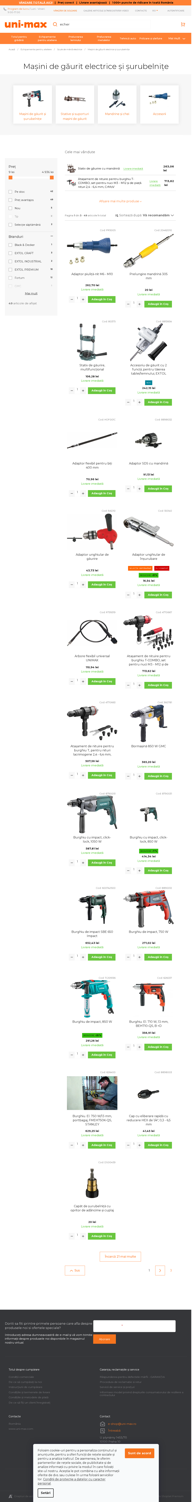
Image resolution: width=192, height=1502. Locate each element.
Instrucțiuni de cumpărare (24, 1387)
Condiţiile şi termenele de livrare (28, 1392)
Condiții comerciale (20, 1377)
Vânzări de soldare (64, 10)
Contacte (140, 10)
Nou (32, 208)
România (13, 1423)
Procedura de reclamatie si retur (119, 1382)
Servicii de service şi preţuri (115, 1387)
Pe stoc (32, 191)
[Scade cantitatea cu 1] (70, 299)
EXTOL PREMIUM (32, 269)
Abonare (103, 1339)
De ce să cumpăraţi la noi (23, 1382)
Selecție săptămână (32, 224)
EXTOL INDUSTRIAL (32, 261)
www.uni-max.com (19, 1428)
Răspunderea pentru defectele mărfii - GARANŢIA (131, 1377)
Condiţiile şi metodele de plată (27, 1397)
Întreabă (113, 1430)
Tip (32, 216)
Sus (76, 1270)
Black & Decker (32, 245)
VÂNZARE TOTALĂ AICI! (34, 2)
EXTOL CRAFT (32, 253)
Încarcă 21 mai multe (119, 1256)
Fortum (32, 278)
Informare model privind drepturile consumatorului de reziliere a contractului (140, 1394)
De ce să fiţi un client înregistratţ (28, 1402)
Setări (44, 1493)
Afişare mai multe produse (118, 201)
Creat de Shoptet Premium (165, 1496)
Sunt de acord (138, 1453)
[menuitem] (18, 38)
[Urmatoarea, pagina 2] (159, 1270)
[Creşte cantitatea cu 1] (82, 299)
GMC (32, 286)
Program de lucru (17, 8)
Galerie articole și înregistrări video (104, 10)
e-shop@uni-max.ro (121, 1424)
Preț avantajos (32, 200)
